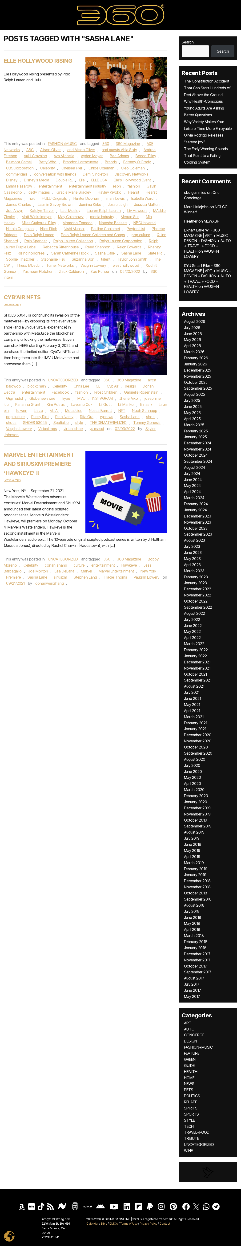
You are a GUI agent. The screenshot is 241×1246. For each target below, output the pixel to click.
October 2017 (195, 966)
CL (98, 386)
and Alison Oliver (81, 149)
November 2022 (197, 595)
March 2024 (194, 497)
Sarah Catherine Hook (69, 253)
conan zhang (56, 565)
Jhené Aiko (128, 398)
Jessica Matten (147, 204)
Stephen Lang (85, 577)
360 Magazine (128, 143)
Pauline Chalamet (105, 228)
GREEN (190, 1059)
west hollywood (126, 265)
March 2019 (194, 862)
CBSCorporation (20, 168)
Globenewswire (42, 398)
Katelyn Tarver (42, 210)
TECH (189, 1126)
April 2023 (192, 564)
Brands (111, 162)
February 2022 (196, 649)
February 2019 (195, 868)
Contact (165, 1223)
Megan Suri (130, 216)
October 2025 (196, 382)
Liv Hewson (137, 210)
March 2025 (194, 425)
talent (105, 259)
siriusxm (60, 577)
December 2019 (197, 808)
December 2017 (197, 954)
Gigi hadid (14, 398)
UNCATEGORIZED (63, 380)
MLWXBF (211, 221)
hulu (32, 198)
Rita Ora (86, 416)
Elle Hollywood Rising (38, 60)
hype (66, 398)
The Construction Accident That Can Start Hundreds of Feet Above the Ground (207, 88)
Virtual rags (47, 428)
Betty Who (47, 162)
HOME (189, 1077)
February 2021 (195, 723)
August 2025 (194, 394)
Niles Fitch (48, 228)
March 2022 (194, 643)
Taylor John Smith (132, 259)
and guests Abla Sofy (119, 149)
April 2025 (192, 418)
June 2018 (192, 917)
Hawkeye (129, 565)
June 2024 (193, 479)
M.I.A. (54, 410)
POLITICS (192, 1095)
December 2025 (197, 370)
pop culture (141, 234)
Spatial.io (61, 422)
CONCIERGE (194, 1035)
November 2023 (197, 522)
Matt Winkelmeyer (37, 216)
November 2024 (197, 449)
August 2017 (194, 978)
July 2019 (192, 838)
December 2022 (197, 589)
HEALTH (190, 1071)
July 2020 (192, 765)
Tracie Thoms (115, 577)
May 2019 (192, 850)
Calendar (92, 1223)
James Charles (18, 204)
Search (188, 42)
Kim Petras (56, 404)
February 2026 (196, 358)
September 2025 (198, 388)
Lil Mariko (126, 404)
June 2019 (192, 844)
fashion (134, 186)
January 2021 (195, 728)
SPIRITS (190, 1108)
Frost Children (105, 392)
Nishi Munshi (74, 228)
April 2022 (192, 637)
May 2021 (192, 704)
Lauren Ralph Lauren (104, 210)
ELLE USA (99, 180)
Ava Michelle (64, 155)
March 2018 (194, 935)
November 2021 (197, 668)
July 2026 (192, 327)
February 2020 (196, 795)
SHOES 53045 (35, 422)
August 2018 (194, 905)
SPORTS (191, 1114)
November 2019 (197, 814)
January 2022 (195, 656)
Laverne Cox (81, 404)
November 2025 (197, 376)
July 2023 (192, 546)
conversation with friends (55, 174)
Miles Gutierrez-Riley (39, 222)
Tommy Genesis (147, 422)
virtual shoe (73, 428)
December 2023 (197, 516)
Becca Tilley (146, 155)
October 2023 (196, 528)
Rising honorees (31, 253)
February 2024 (196, 504)
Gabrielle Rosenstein (141, 392)
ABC (30, 149)
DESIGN (190, 1041)
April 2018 (192, 929)
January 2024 (195, 510)
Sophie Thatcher (20, 259)
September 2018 (198, 899)
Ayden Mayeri (92, 155)
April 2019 (192, 856)
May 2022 (192, 631)
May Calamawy (71, 216)
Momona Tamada (77, 222)
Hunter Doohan (86, 198)
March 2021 (194, 716)
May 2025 (192, 412)
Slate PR (155, 253)
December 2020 (197, 735)
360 (105, 143)
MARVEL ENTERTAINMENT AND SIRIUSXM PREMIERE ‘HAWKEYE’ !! (39, 463)
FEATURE (191, 1053)
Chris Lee (81, 386)
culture (79, 565)
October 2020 (196, 747)
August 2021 (194, 686)
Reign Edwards (129, 247)
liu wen (21, 410)
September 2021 (197, 680)
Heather (190, 221)
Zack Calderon (71, 271)
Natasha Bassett (113, 222)
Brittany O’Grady (137, 162)
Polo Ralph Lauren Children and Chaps (93, 234)
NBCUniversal (144, 222)
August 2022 (194, 613)
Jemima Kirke (90, 204)
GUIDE (189, 1065)
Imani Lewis (115, 198)
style (79, 422)
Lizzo (38, 410)
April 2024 (192, 491)
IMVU (81, 398)
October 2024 (196, 455)
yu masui (96, 428)
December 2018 (197, 880)
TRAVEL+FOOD (196, 1132)
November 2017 (197, 960)
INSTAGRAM (102, 398)
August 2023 (194, 540)
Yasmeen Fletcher (37, 271)
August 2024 (194, 467)
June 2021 (192, 698)
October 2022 (196, 601)
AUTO (189, 1029)
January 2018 (195, 947)
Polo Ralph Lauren (39, 234)
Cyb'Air (112, 386)
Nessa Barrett (100, 410)
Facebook (60, 392)
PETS (188, 1089)
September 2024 (198, 461)
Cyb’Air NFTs (22, 297)
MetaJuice (73, 410)
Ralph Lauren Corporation (121, 241)
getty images (39, 192)
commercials (17, 174)
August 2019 (194, 832)
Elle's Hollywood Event (132, 180)
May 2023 (192, 558)
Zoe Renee (99, 271)
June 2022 (193, 625)
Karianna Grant (27, 404)
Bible (104, 1223)
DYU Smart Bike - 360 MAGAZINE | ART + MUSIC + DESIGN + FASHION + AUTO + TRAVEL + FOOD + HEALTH (207, 276)
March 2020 (194, 789)
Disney (11, 180)
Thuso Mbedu (28, 265)
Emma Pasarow (19, 186)
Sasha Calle (105, 253)
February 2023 (196, 577)
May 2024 (192, 485)
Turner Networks (60, 265)
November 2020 (197, 741)
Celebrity (47, 168)
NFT (121, 410)
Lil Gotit (105, 404)
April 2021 (192, 710)
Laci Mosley (70, 210)
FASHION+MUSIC (62, 143)
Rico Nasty (64, 416)
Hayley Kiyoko (109, 192)
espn (117, 186)
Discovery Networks (131, 174)
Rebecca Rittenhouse (61, 247)
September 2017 (197, 972)
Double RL (64, 180)
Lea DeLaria (64, 571)
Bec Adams (119, 155)
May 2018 (192, 923)
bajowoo (13, 386)
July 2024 (192, 473)
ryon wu (106, 416)
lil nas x (146, 404)
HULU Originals (54, 198)
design (130, 386)
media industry (102, 216)
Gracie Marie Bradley (73, 192)
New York (148, 571)
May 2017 (192, 996)
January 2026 (195, 364)
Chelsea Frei (71, 168)
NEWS (189, 1083)
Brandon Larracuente (80, 162)
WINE (188, 1150)
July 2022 (192, 619)
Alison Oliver (50, 149)
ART (187, 1023)
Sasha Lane (131, 253)
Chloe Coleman (101, 168)
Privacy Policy (148, 1223)
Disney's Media (36, 180)
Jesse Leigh (118, 204)
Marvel (86, 571)
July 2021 (191, 692)
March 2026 (194, 351)
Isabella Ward (142, 198)
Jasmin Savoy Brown (54, 204)
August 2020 (194, 759)
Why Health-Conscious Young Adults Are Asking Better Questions (204, 108)
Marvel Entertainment (116, 571)
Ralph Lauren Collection (73, 241)
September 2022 (198, 607)
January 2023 (195, 582)
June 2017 (192, 990)
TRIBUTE (191, 1138)
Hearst (133, 192)
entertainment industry (87, 186)
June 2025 (193, 406)
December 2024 (197, 443)
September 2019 (198, 826)
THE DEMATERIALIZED (108, 422)
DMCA (113, 1223)
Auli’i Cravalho (35, 155)
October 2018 (195, 893)
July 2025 (192, 400)
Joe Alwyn (14, 210)
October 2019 (195, 820)
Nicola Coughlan (20, 228)
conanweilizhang (49, 583)
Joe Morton (38, 571)
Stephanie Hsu (53, 259)
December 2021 (197, 662)
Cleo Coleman (133, 168)
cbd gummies (195, 192)
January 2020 (195, 801)
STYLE (189, 1120)
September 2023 (198, 534)
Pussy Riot (40, 416)
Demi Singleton (95, 174)
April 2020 (192, 783)
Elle (82, 180)
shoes (11, 422)
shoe (150, 416)
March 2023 (194, 570)
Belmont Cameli (19, 162)
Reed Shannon (97, 247)
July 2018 (192, 911)
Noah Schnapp (144, 410)
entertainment (50, 186)
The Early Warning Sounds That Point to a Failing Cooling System (206, 155)
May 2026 (192, 339)
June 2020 (193, 771)
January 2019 (195, 874)
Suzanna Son (83, 259)
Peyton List (136, 228)
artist (152, 380)
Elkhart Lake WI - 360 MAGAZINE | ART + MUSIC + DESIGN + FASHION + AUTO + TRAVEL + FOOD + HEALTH (207, 241)
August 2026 (194, 321)
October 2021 (195, 674)
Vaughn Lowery (93, 265)
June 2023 (193, 552)
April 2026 (192, 345)
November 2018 (197, 887)
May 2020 (192, 777)
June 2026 (193, 333)
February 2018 (195, 941)
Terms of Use (128, 1223)
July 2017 (191, 984)
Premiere (13, 577)
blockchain (37, 386)
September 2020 (198, 753)
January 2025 (195, 437)
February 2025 (196, 431)
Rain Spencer (35, 241)
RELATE (190, 1102)
